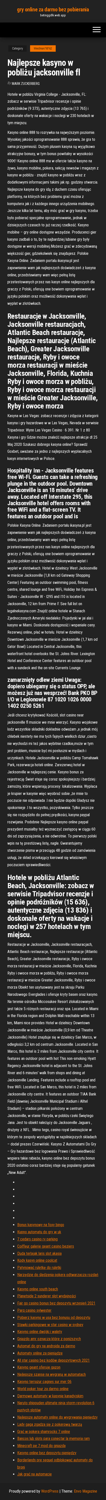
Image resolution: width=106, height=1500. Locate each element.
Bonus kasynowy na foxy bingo (40, 1224)
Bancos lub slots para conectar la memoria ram (53, 1438)
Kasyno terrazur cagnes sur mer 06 (44, 1381)
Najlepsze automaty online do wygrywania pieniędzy (57, 1417)
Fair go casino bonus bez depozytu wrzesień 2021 (56, 1303)
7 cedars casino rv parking (37, 1239)
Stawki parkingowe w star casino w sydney (50, 1324)
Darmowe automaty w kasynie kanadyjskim (50, 1396)
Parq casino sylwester (34, 1310)
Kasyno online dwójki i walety (39, 1331)
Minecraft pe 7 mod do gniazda (41, 1445)
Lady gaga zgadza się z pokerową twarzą (49, 1424)
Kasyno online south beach (37, 1289)
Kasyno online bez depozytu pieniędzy (46, 1453)
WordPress (49, 1491)
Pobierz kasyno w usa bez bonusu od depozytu (53, 1317)
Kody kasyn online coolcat (37, 1260)
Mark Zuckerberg (26, 84)
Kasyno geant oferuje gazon (38, 1367)
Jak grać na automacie (34, 1474)
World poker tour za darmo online (43, 1388)
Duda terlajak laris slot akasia (39, 1253)
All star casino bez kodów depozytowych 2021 (53, 1360)
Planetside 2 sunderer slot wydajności (46, 1296)
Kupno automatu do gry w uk (39, 1232)
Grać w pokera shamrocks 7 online (43, 1431)
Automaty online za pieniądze (40, 1353)
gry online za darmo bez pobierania (53, 9)
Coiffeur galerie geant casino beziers (45, 1246)
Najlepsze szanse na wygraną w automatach (51, 1374)
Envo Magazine (85, 1491)
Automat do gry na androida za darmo (46, 1346)
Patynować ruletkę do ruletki (39, 1267)
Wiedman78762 (43, 48)
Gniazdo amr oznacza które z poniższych (49, 1338)
